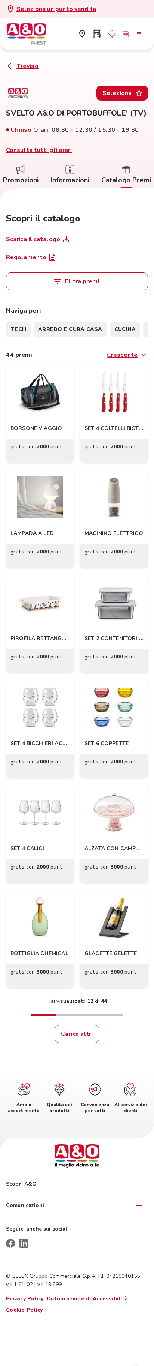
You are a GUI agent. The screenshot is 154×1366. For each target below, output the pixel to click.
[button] (40, 413)
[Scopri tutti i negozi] (82, 33)
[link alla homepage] (32, 34)
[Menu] (139, 34)
